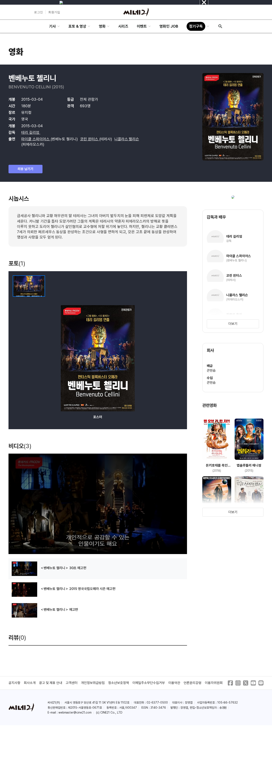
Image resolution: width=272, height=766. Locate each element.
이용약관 (174, 683)
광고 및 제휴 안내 (50, 683)
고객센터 (72, 683)
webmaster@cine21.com (75, 712)
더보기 (232, 324)
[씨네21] (136, 12)
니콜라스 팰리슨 (126, 139)
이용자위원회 (214, 683)
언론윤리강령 (192, 683)
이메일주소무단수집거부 (148, 683)
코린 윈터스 (89, 139)
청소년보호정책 (118, 683)
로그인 (38, 12)
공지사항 (14, 683)
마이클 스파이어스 (36, 139)
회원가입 (54, 12)
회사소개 (30, 683)
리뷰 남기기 (25, 169)
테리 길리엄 (30, 132)
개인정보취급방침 (93, 683)
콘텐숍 (211, 370)
